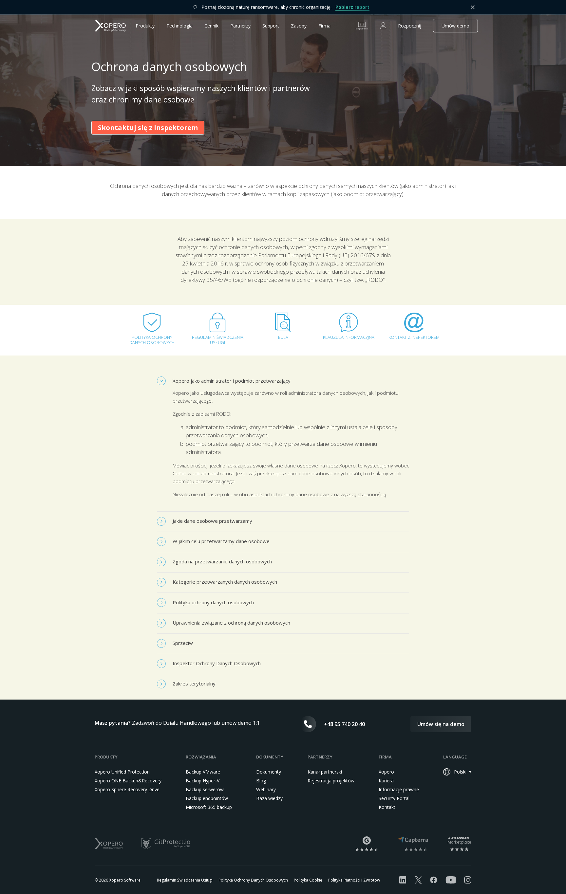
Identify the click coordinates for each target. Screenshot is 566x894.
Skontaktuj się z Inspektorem (148, 127)
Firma (324, 26)
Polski (460, 772)
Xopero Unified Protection (122, 772)
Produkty (145, 26)
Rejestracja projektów (331, 780)
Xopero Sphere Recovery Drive (127, 789)
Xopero (386, 772)
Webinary (266, 789)
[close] (473, 7)
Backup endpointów (207, 798)
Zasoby (299, 26)
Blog (261, 780)
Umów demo (455, 26)
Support (270, 26)
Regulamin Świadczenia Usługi (185, 880)
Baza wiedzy (269, 798)
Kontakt (387, 807)
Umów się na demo (440, 724)
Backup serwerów (205, 789)
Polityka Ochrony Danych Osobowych (253, 880)
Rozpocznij (409, 26)
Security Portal (394, 798)
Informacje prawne (399, 789)
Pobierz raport (352, 7)
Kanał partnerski (325, 772)
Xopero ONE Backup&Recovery (128, 780)
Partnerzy (240, 26)
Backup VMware (203, 772)
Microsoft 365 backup (209, 807)
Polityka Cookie (308, 880)
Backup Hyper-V (202, 780)
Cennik (211, 26)
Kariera (386, 780)
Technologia (179, 26)
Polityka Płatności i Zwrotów (354, 880)
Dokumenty (268, 772)
